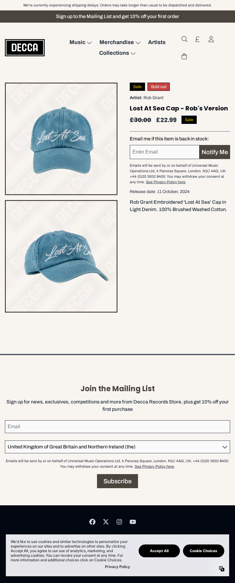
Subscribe (117, 481)
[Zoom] (61, 139)
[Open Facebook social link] (92, 522)
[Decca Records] (25, 47)
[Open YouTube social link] (133, 522)
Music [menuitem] (77, 42)
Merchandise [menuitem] (116, 42)
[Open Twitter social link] (106, 522)
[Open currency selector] (197, 39)
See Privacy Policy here (165, 182)
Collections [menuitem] (114, 53)
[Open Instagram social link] (119, 522)
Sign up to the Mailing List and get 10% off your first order (117, 16)
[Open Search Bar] (184, 39)
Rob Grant (153, 97)
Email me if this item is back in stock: (169, 138)
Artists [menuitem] (157, 42)
